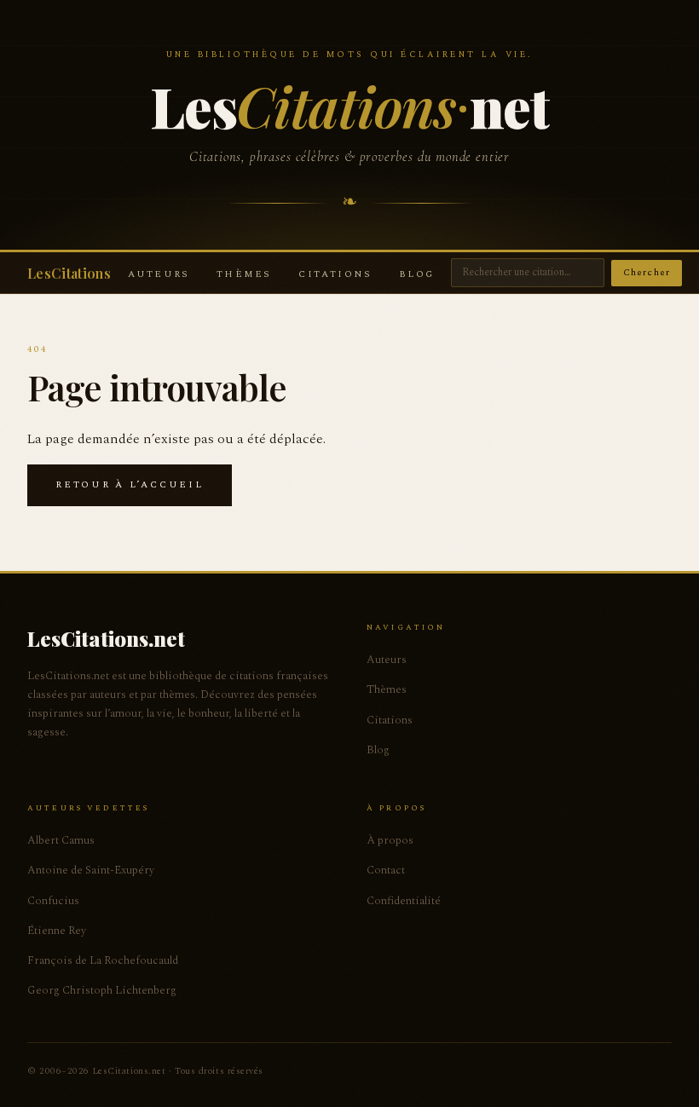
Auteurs (158, 274)
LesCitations (69, 273)
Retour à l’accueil (129, 484)
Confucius (53, 900)
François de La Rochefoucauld (102, 960)
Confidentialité (404, 900)
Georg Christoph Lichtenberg (101, 990)
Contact (386, 870)
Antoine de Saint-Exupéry (90, 870)
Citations (335, 274)
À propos (390, 840)
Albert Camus (61, 840)
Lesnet (349, 105)
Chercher (646, 272)
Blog (416, 274)
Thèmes (244, 274)
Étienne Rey (56, 930)
